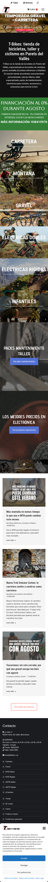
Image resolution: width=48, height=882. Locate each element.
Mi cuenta (9, 804)
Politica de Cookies (11, 878)
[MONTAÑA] (24, 178)
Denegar (24, 865)
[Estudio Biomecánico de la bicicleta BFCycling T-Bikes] (24, 466)
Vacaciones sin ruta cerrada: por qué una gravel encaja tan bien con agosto (23, 669)
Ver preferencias (24, 872)
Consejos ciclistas (28, 523)
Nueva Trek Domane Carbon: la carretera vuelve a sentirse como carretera (24, 586)
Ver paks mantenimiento (24, 361)
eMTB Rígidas (11, 787)
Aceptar (24, 858)
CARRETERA (20, 29)
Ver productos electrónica (24, 430)
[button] (44, 828)
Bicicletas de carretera (14, 594)
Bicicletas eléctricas (13, 523)
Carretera (9, 762)
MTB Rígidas (10, 777)
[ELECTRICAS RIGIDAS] (24, 274)
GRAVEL (29, 29)
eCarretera (9, 792)
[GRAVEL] (24, 210)
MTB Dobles (10, 772)
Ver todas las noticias (24, 707)
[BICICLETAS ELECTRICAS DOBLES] (24, 242)
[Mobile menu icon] (42, 9)
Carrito (8, 809)
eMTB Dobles (11, 782)
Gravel (23, 676)
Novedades (28, 594)
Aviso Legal (40, 878)
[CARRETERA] (24, 146)
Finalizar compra (12, 814)
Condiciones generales (14, 819)
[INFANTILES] (24, 306)
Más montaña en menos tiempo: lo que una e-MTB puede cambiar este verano (23, 515)
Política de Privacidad (26, 878)
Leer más (10, 540)
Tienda (8, 799)
